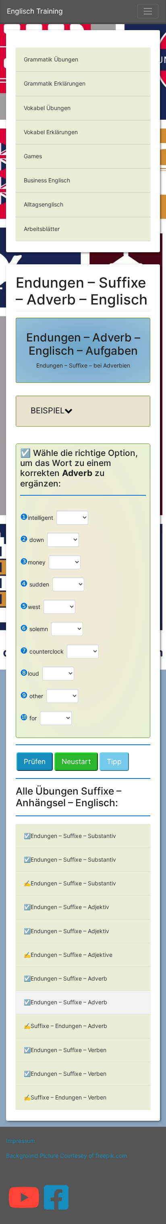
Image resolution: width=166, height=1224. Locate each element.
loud (29, 673)
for (28, 717)
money (33, 561)
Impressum (20, 1140)
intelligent (36, 517)
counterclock (42, 651)
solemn (34, 628)
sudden (34, 583)
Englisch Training (35, 11)
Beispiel (47, 410)
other (31, 695)
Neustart (76, 761)
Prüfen (35, 761)
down (32, 539)
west (30, 606)
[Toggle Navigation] (147, 11)
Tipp (114, 761)
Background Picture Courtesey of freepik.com (66, 1155)
